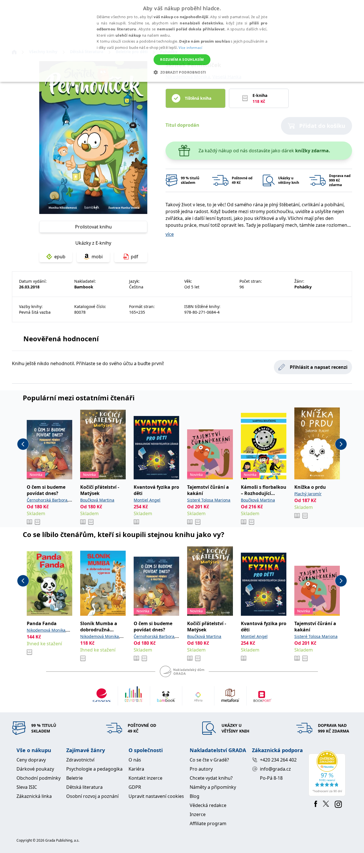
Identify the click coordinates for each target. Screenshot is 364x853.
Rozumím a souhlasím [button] (182, 59)
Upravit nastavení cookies (156, 796)
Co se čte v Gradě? (209, 760)
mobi (97, 256)
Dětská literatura (84, 787)
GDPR (135, 787)
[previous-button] (23, 444)
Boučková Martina (97, 500)
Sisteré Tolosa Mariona (208, 500)
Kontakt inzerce (145, 778)
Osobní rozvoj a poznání (92, 796)
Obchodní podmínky (38, 778)
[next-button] (341, 444)
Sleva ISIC (26, 787)
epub (59, 256)
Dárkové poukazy (35, 769)
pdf (134, 256)
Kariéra (136, 769)
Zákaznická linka (34, 796)
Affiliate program (208, 823)
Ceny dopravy (31, 760)
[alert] (182, 41)
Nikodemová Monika (46, 630)
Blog (194, 796)
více (170, 234)
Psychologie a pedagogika (94, 769)
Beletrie (74, 778)
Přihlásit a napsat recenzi (319, 367)
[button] (182, 72)
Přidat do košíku (322, 126)
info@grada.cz (275, 769)
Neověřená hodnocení (61, 338)
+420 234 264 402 (278, 760)
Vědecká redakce (208, 805)
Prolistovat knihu (93, 227)
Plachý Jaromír (308, 493)
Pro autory (201, 769)
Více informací (190, 47)
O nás (135, 760)
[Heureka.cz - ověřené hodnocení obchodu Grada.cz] (328, 773)
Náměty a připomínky (213, 787)
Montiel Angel (147, 500)
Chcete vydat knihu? (211, 778)
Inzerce (198, 814)
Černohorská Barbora (47, 500)
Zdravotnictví (80, 760)
